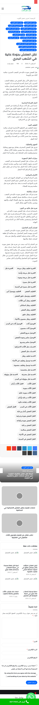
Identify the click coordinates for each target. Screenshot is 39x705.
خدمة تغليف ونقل (28, 356)
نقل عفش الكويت (27, 468)
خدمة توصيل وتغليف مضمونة (24, 365)
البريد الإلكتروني (32, 649)
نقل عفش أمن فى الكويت (29, 32)
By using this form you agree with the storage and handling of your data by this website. (20, 674)
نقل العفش (11, 407)
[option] (19, 470)
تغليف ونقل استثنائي (27, 305)
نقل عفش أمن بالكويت (13, 29)
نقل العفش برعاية (28, 425)
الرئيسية (33, 18)
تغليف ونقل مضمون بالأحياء (24, 319)
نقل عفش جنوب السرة (29, 41)
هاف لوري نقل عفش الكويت (28, 50)
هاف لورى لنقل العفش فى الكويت (26, 44)
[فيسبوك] (35, 448)
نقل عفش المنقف (13, 38)
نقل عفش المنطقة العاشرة (28, 38)
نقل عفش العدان (31, 35)
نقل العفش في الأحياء (26, 434)
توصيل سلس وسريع (27, 342)
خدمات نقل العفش (27, 351)
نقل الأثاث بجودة (28, 388)
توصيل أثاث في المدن (13, 324)
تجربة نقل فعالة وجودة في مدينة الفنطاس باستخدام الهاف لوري (11, 567)
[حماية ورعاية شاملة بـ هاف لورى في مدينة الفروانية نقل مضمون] (28, 584)
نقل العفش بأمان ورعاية (25, 411)
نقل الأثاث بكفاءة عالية (26, 402)
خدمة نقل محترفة (28, 374)
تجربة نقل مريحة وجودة (26, 277)
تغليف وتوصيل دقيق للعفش (24, 296)
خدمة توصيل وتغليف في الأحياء (23, 360)
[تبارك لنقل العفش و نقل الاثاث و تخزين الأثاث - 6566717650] (26, 8)
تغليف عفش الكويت (30, 26)
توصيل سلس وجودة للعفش (24, 337)
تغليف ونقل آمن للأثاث (26, 300)
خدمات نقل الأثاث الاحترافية (24, 347)
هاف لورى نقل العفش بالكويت (27, 47)
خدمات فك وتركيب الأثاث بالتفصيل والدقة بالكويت (11, 592)
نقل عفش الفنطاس (18, 35)
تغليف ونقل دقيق (28, 314)
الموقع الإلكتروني (32, 657)
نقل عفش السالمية (14, 32)
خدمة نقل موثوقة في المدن (24, 379)
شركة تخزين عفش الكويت (28, 29)
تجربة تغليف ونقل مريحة (25, 268)
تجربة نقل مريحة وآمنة (26, 273)
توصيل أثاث (30, 324)
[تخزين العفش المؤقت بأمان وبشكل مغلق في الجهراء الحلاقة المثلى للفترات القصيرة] (28, 558)
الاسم (35, 641)
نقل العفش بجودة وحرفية (25, 416)
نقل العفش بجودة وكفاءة (25, 420)
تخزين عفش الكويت (23, 18)
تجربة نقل (8, 268)
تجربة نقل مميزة (28, 282)
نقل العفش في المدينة (26, 439)
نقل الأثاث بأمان (16, 384)
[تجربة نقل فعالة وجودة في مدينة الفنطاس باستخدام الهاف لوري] (10, 558)
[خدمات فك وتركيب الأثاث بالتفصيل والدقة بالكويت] (10, 584)
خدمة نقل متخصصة (27, 370)
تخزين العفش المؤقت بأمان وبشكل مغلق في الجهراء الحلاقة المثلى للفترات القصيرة (29, 568)
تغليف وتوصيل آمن (13, 291)
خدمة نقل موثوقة (10, 374)
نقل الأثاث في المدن (27, 407)
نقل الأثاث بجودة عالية (26, 393)
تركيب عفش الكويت (16, 23)
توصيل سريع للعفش (27, 333)
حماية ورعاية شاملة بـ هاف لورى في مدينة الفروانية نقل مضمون (30, 593)
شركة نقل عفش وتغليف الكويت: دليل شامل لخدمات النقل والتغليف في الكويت (20, 476)
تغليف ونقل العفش (27, 310)
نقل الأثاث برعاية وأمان (26, 397)
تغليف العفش (29, 291)
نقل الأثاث (30, 384)
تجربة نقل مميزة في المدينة (24, 287)
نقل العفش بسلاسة (27, 430)
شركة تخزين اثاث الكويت (15, 26)
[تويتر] (30, 448)
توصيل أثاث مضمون (27, 328)
